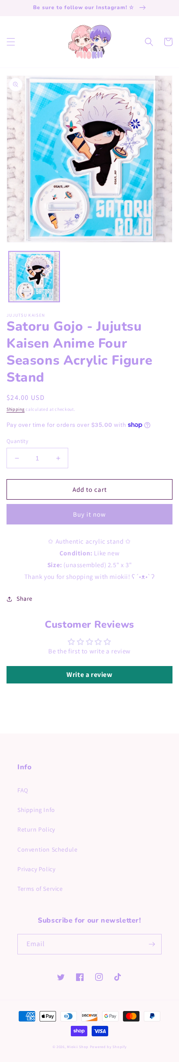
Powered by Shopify (108, 1046)
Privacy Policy (36, 869)
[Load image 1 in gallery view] (34, 276)
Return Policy (36, 829)
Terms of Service (40, 889)
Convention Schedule (47, 849)
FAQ (22, 790)
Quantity (17, 441)
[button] (10, 41)
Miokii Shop (78, 1046)
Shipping (16, 409)
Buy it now (89, 514)
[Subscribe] (151, 944)
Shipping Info (36, 810)
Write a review (89, 674)
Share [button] (25, 598)
